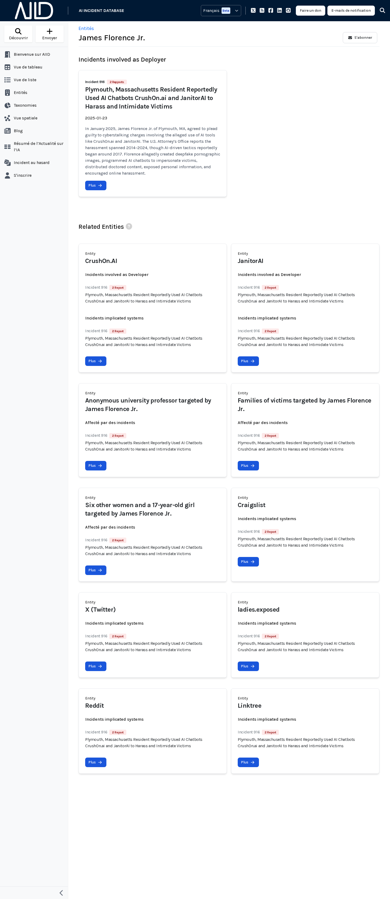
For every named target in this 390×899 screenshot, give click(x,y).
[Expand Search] (379, 10)
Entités (86, 28)
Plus (92, 185)
